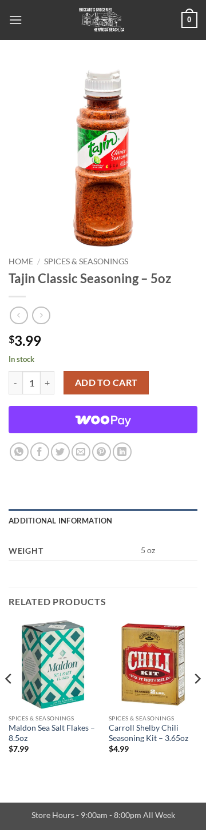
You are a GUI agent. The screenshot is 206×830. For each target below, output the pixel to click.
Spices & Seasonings (86, 261)
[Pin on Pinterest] (101, 451)
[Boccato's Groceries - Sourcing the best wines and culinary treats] (102, 20)
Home (21, 261)
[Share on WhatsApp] (19, 451)
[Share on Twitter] (60, 451)
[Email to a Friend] (81, 451)
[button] (15, 20)
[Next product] (18, 315)
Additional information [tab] (61, 520)
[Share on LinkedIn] (122, 451)
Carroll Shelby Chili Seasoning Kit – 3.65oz (148, 733)
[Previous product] (41, 315)
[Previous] (9, 701)
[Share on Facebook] (39, 451)
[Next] (197, 701)
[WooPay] (103, 419)
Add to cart (106, 382)
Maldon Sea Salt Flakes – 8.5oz (52, 733)
